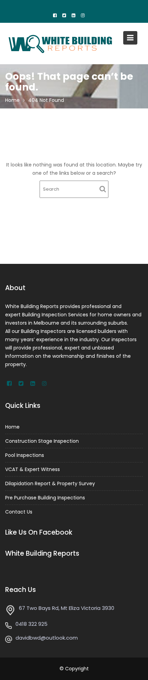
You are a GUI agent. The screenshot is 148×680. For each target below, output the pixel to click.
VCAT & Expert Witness (32, 469)
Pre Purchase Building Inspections (45, 497)
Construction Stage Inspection (42, 441)
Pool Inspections (24, 455)
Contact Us (18, 511)
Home (12, 426)
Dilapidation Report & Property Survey (50, 483)
